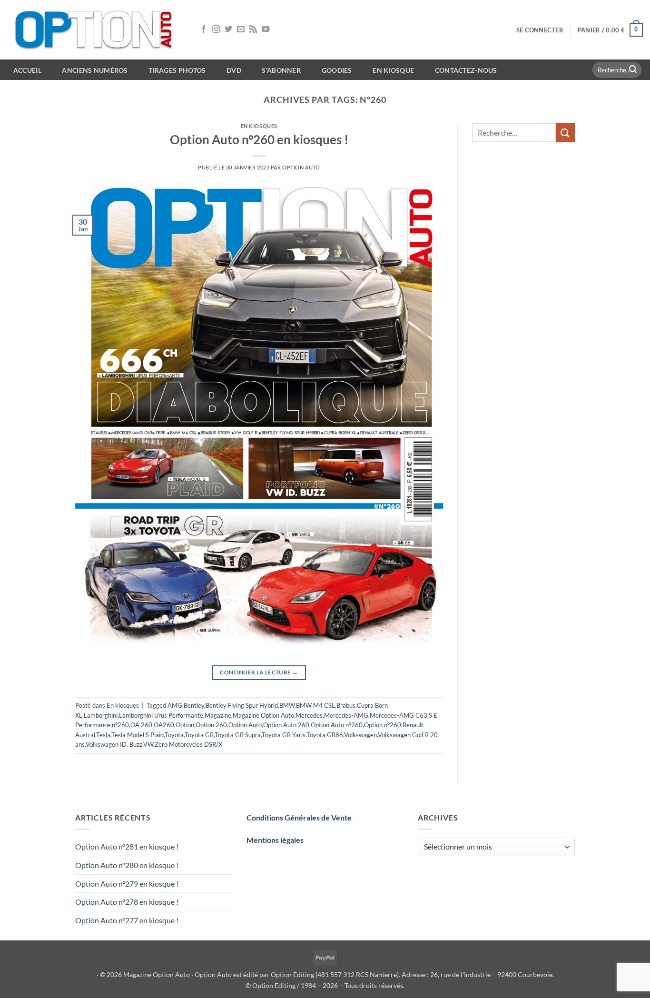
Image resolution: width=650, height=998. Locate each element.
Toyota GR (199, 735)
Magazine (218, 715)
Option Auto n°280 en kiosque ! (126, 865)
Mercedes (309, 715)
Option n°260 (382, 725)
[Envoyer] (633, 70)
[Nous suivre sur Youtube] (265, 29)
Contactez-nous (466, 70)
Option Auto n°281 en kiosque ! (126, 846)
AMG (174, 705)
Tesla (103, 735)
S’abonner (281, 70)
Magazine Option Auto (263, 715)
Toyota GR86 (324, 735)
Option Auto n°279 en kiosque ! (126, 883)
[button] (539, 30)
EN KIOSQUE (393, 70)
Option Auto (301, 167)
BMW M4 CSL (315, 705)
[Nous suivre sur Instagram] (216, 29)
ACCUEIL (27, 70)
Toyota (174, 735)
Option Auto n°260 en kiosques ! (259, 139)
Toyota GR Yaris (283, 735)
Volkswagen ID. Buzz (114, 744)
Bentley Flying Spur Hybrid (242, 705)
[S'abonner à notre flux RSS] (253, 29)
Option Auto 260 (286, 725)
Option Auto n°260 (337, 725)
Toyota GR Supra (238, 735)
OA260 (164, 725)
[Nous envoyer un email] (241, 29)
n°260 (120, 725)
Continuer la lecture (259, 672)
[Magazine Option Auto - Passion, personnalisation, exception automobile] (95, 29)
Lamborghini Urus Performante (161, 715)
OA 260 (141, 725)
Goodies (337, 70)
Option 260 (211, 725)
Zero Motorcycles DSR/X (188, 744)
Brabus (345, 705)
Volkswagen (360, 735)
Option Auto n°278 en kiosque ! (126, 901)
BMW (287, 705)
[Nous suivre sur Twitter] (228, 29)
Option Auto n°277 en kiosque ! (126, 920)
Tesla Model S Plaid (137, 735)
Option (185, 725)
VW (148, 744)
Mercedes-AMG (346, 715)
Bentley (194, 705)
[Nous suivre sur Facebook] (203, 29)
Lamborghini (101, 715)
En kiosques (259, 126)
